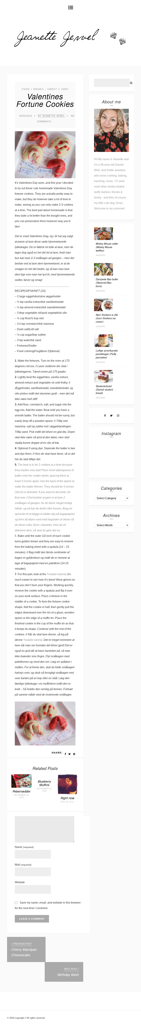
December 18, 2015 (21, 796)
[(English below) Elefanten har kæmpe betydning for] (119, 456)
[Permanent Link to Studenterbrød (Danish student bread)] (103, 381)
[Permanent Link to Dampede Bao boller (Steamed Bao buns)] (103, 274)
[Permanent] (21, 786)
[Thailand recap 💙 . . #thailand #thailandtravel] (103, 456)
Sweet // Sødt (58, 89)
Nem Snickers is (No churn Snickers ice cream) (107, 318)
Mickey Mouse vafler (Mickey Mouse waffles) (107, 247)
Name (24, 847)
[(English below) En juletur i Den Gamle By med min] (119, 446)
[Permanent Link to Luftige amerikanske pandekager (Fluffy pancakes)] (103, 346)
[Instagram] (118, 415)
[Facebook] (105, 415)
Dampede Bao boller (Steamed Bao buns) (107, 282)
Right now (67, 798)
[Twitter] (111, 415)
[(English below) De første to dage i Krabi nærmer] (119, 466)
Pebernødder (21, 791)
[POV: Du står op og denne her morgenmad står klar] (103, 466)
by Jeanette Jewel (51, 116)
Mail (23, 864)
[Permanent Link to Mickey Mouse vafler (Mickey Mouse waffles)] (103, 239)
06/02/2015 (25, 116)
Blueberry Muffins (44, 783)
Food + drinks (33, 89)
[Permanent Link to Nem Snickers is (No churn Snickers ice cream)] (103, 310)
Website (20, 882)
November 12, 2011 (44, 789)
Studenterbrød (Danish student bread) (104, 389)
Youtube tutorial (56, 574)
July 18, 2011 (67, 802)
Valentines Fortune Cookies (45, 100)
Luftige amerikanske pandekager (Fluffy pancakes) (107, 354)
